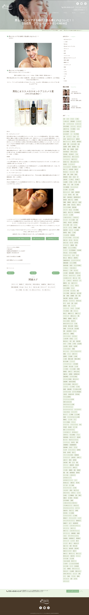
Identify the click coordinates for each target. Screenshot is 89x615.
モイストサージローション (68, 409)
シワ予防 (74, 343)
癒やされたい (65, 341)
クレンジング (72, 171)
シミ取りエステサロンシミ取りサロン (70, 502)
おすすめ (75, 578)
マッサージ (65, 250)
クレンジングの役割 (67, 207)
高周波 (64, 149)
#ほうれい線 (36, 287)
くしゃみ (65, 194)
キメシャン (78, 556)
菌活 (67, 472)
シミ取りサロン (76, 217)
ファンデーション (66, 442)
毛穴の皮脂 (77, 328)
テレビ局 (65, 449)
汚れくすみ (76, 240)
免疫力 (64, 197)
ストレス (72, 288)
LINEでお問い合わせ (80, 7)
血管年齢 (74, 460)
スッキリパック (78, 123)
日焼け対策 (78, 341)
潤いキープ (65, 414)
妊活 (65, 53)
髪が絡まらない (66, 482)
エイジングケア (74, 411)
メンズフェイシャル (70, 123)
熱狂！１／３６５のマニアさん (69, 429)
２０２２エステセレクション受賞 (73, 417)
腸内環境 (73, 146)
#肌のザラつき (51, 284)
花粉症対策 (77, 192)
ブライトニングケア (72, 518)
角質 (64, 331)
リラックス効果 (72, 369)
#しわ (26, 287)
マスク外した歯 (70, 328)
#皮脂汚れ (43, 284)
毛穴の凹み (65, 513)
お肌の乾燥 (71, 169)
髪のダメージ (73, 561)
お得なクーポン (66, 333)
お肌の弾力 (73, 457)
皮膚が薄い (76, 257)
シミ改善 (65, 358)
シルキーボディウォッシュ (74, 530)
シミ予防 (75, 182)
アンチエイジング (66, 457)
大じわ (77, 255)
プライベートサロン (67, 336)
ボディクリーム (66, 528)
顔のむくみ (65, 548)
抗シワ (70, 523)
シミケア (79, 518)
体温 (68, 149)
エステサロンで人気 (67, 391)
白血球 (80, 202)
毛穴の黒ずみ (74, 166)
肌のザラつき (70, 212)
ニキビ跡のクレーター (67, 278)
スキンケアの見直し (77, 265)
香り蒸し (71, 338)
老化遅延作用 (75, 523)
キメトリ (71, 566)
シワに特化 (65, 470)
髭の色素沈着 (77, 212)
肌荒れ (71, 490)
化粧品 (68, 576)
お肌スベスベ (74, 353)
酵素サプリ (66, 62)
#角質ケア (21, 284)
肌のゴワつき (76, 490)
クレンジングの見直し (72, 247)
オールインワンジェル (67, 487)
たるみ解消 (65, 182)
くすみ (65, 74)
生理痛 (78, 369)
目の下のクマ (75, 280)
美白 (79, 182)
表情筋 (68, 295)
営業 (68, 144)
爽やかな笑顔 (70, 326)
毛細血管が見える (66, 260)
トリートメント (66, 308)
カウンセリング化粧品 (67, 379)
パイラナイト (65, 386)
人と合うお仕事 (73, 144)
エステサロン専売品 (73, 376)
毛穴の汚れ (73, 204)
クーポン (74, 331)
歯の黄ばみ (79, 141)
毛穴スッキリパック (75, 568)
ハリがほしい (65, 268)
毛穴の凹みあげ (66, 151)
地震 (72, 184)
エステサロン (74, 336)
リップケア (73, 540)
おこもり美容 (71, 189)
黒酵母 (64, 204)
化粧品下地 (65, 510)
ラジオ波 (77, 386)
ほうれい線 (73, 131)
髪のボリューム (72, 553)
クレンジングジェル (74, 187)
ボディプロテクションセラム (73, 535)
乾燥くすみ (65, 240)
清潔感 (64, 328)
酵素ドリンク (77, 313)
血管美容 (78, 449)
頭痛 (69, 305)
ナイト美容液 (71, 513)
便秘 (74, 470)
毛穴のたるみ (78, 300)
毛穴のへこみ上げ (74, 151)
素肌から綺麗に (77, 358)
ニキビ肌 (74, 487)
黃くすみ (71, 242)
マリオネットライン (67, 255)
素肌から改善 (70, 358)
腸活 (64, 472)
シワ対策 (69, 343)
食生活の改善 (65, 265)
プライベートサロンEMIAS (68, 455)
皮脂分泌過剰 (71, 273)
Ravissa (65, 44)
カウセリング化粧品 (72, 252)
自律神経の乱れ (76, 374)
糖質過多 (65, 247)
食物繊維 (75, 227)
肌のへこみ (75, 278)
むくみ (73, 462)
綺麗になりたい (73, 316)
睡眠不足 (65, 283)
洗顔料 (64, 174)
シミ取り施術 (75, 363)
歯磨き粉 (77, 139)
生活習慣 (65, 146)
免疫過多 (76, 199)
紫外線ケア (65, 518)
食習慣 (69, 146)
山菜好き (65, 222)
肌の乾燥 (75, 346)
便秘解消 (70, 470)
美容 (76, 495)
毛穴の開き (65, 154)
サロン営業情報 (66, 187)
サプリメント (65, 465)
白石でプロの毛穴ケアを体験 (13, 256)
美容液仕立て (78, 520)
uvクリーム (77, 508)
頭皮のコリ (65, 553)
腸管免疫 (65, 199)
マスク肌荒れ (73, 129)
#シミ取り (25, 290)
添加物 (68, 204)
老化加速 (78, 437)
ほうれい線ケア (66, 134)
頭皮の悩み (71, 298)
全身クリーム (73, 528)
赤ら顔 (74, 177)
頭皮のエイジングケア (67, 550)
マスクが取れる (66, 310)
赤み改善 (69, 427)
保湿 (79, 295)
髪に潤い (77, 482)
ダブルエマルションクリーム (68, 508)
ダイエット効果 (66, 224)
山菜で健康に (75, 222)
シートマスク (65, 525)
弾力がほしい (65, 270)
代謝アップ (75, 318)
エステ (68, 118)
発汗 (70, 341)
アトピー (78, 434)
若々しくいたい (66, 351)
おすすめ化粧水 (66, 500)
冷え (69, 283)
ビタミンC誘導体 (66, 288)
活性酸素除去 (65, 444)
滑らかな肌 (71, 366)
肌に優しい (77, 179)
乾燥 (76, 295)
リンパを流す (72, 386)
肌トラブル (65, 439)
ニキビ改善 (65, 273)
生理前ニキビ (77, 273)
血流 (74, 341)
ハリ (64, 280)
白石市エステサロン (67, 156)
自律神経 (70, 374)
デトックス (65, 219)
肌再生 (70, 460)
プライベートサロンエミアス (76, 351)
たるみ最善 (72, 571)
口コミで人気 (65, 475)
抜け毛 (68, 303)
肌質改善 (78, 470)
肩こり (64, 303)
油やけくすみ (65, 242)
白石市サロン (65, 434)
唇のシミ (70, 543)
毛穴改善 (65, 427)
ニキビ (65, 71)
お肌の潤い (65, 179)
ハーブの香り (65, 369)
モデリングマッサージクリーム (69, 520)
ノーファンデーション (67, 363)
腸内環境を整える (77, 197)
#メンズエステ (51, 287)
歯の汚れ (73, 141)
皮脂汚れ (65, 212)
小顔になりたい (75, 384)
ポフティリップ (66, 540)
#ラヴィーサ (15, 284)
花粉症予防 (65, 230)
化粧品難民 (65, 381)
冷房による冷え (76, 371)
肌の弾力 (69, 452)
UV (77, 177)
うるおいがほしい (73, 268)
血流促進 (72, 149)
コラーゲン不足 (66, 290)
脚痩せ (78, 576)
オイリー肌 (75, 427)
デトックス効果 (72, 219)
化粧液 (72, 500)
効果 (71, 578)
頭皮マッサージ (74, 283)
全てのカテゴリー (68, 39)
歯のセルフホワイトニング (70, 57)
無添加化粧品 (65, 437)
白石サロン (73, 492)
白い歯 (76, 323)
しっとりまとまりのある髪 (74, 563)
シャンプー (73, 305)
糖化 (76, 245)
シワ (78, 136)
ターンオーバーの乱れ (67, 237)
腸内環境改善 (72, 472)
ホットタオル (73, 290)
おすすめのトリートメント (68, 480)
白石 (64, 118)
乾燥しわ (76, 169)
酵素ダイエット (71, 313)
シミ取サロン (69, 280)
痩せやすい (73, 321)
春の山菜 (69, 222)
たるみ (65, 80)
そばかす (70, 447)
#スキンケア (44, 287)
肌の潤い (70, 346)
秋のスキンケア (72, 437)
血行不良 (76, 242)
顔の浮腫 (76, 298)
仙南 (68, 174)
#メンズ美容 (19, 290)
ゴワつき (75, 447)
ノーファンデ (72, 361)
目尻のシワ (75, 467)
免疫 (77, 194)
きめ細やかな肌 (71, 394)
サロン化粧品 (75, 209)
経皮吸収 (65, 356)
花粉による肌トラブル (75, 161)
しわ (65, 69)
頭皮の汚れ (73, 556)
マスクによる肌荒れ (67, 396)
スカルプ (72, 308)
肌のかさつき (76, 505)
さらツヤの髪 (65, 566)
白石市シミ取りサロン (67, 573)
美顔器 (64, 389)
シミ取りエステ (66, 121)
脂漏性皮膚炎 (65, 262)
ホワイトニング (66, 581)
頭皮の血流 (71, 548)
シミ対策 (73, 232)
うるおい (65, 535)
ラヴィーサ (65, 209)
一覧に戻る (33, 273)
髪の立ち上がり (66, 556)
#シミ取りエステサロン (35, 290)
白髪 (72, 303)
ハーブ (76, 338)
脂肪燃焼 (69, 318)
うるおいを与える (66, 411)
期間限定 (72, 333)
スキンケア (65, 214)
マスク (68, 184)
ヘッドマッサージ (71, 164)
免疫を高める (69, 197)
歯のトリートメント (67, 141)
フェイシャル (11, 268)
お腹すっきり (74, 202)
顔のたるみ (65, 300)
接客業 (64, 144)
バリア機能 (71, 414)
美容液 (76, 510)
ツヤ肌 (71, 270)
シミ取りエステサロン (67, 217)
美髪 (70, 545)
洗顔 (77, 171)
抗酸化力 (65, 497)
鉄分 (71, 224)
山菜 (77, 219)
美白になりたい (76, 379)
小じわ (73, 255)
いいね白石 (65, 563)
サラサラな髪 (65, 558)
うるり (64, 568)
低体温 (76, 149)
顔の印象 (65, 326)
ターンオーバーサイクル (75, 260)
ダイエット (66, 48)
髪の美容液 (77, 566)
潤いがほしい (65, 171)
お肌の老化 (65, 462)
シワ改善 (70, 182)
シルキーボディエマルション (75, 525)
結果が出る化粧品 (72, 381)
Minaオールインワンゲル (69, 46)
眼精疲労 (65, 305)
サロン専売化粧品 (72, 250)
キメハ (76, 480)
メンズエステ (78, 121)
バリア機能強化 (71, 495)
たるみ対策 (79, 343)
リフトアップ (69, 136)
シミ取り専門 (65, 338)
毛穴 (7, 268)
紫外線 (72, 174)
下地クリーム (71, 510)
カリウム (70, 227)
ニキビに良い (65, 490)
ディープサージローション (68, 406)
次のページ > (56, 273)
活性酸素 (72, 295)
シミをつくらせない (67, 348)
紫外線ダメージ (66, 285)
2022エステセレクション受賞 (68, 404)
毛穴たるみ (65, 252)
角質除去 (69, 568)
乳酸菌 (64, 202)
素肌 (71, 310)
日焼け (70, 177)
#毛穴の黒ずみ (36, 284)
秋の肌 (64, 452)
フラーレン (73, 422)
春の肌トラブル (66, 161)
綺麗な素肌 (69, 389)
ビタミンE (65, 227)
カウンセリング (66, 578)
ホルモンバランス (72, 275)
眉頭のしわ (70, 257)
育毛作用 (77, 465)
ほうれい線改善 (66, 131)
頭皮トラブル (65, 545)
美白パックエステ (75, 156)
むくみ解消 (77, 230)
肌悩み (69, 232)
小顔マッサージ (74, 159)
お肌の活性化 (69, 331)
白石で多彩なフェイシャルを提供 (15, 260)
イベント (69, 353)
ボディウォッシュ (66, 533)
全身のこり (70, 371)
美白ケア (77, 285)
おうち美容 (65, 189)
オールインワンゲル (74, 424)
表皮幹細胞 (65, 447)
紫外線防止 (78, 538)
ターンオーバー (66, 245)
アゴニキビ (65, 275)
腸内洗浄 (77, 472)
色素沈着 (72, 245)
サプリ (64, 576)
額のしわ (65, 257)
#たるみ (21, 287)
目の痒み (69, 194)
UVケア (64, 343)
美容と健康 (66, 60)
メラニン (72, 285)
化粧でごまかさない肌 (67, 401)
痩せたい (65, 313)
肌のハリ (73, 452)
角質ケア (78, 204)
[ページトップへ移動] (81, 591)
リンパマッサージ (66, 159)
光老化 (76, 174)
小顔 (64, 136)
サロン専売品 (76, 134)
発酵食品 (65, 318)
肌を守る (73, 442)
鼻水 (74, 194)
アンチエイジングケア (67, 515)
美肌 (78, 290)
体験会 (64, 353)
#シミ (30, 287)
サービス (72, 118)
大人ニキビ (76, 270)
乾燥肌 (64, 417)
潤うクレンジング (66, 192)
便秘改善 (69, 202)
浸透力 (80, 495)
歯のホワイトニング (71, 139)
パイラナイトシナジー (67, 467)
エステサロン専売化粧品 (76, 391)
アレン (75, 419)
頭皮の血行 (77, 548)
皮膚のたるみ (73, 293)
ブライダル (73, 576)
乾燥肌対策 (77, 455)
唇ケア (77, 540)
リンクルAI (70, 419)
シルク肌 (76, 366)
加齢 (64, 295)
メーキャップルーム (71, 449)
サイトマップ (69, 596)
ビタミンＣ (71, 230)
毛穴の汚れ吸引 (66, 126)
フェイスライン (72, 300)
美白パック (65, 169)
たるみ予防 (65, 346)
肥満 (70, 462)
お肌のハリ (79, 457)
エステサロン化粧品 (67, 384)
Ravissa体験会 (72, 434)
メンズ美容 (71, 214)
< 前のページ (10, 273)
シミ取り (66, 41)
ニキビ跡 (78, 275)
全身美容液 (65, 538)
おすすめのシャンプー (67, 477)
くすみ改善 (65, 366)
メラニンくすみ (76, 237)
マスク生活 (77, 308)
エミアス (78, 492)
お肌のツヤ (65, 460)
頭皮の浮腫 (65, 298)
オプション (79, 126)
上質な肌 (65, 394)
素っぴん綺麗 (65, 361)
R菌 (78, 316)
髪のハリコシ (78, 553)
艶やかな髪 (75, 545)
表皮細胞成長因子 (73, 444)
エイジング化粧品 (66, 422)
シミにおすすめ (66, 235)
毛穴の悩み (77, 394)
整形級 (64, 184)
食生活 (71, 265)
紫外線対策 (65, 177)
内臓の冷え (65, 374)
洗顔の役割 (74, 207)
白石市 (64, 139)
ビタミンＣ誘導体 (73, 262)
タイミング (75, 573)
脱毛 (77, 462)
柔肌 (77, 442)
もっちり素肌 (77, 414)
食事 (79, 573)
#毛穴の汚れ (28, 284)
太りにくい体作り (66, 321)
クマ (65, 76)
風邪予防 (65, 232)
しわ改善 (75, 356)
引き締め (65, 495)
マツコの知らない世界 (77, 389)
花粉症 (72, 192)
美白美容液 (73, 235)
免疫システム (70, 199)
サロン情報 (77, 184)
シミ (71, 134)
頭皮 (65, 67)
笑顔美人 (76, 326)
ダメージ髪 (65, 485)
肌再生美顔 (73, 121)
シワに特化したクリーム (67, 505)
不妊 (78, 146)
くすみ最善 (70, 356)
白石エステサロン (66, 492)
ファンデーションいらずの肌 (68, 399)
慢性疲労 (65, 371)
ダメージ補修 (71, 485)
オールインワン (66, 424)
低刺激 (78, 533)
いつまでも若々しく (67, 432)
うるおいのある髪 (66, 561)
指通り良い (73, 482)
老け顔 (76, 303)
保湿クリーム (65, 530)
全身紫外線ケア (72, 538)
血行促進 (65, 164)
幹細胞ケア (65, 523)
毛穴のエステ (65, 571)
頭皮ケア (74, 550)
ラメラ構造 (75, 515)
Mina (80, 424)
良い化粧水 (70, 497)
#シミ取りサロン (46, 290)
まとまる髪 (72, 558)
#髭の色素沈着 (14, 287)
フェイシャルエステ (67, 166)
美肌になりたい (78, 571)
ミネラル (75, 224)
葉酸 (79, 227)
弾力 (79, 278)
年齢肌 (73, 348)
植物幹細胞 (73, 533)
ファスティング (67, 64)
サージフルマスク (78, 409)
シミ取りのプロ (72, 475)
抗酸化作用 (72, 465)
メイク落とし (71, 179)
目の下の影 (79, 293)
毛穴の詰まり (71, 154)
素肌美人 (65, 419)
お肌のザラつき (66, 129)
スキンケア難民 (66, 293)
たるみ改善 (79, 250)
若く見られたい (75, 432)
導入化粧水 (76, 497)
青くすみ (70, 240)
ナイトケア (65, 543)
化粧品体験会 (65, 376)
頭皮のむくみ (76, 543)
